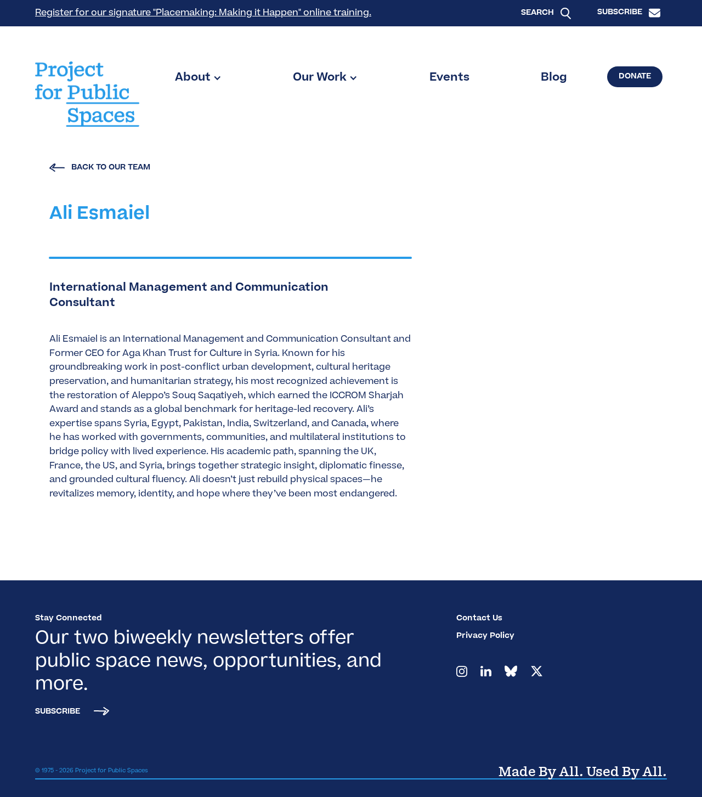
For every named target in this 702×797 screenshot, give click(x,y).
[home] (87, 94)
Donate (635, 77)
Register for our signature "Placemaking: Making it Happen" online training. (203, 13)
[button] (198, 77)
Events (449, 77)
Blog (554, 77)
